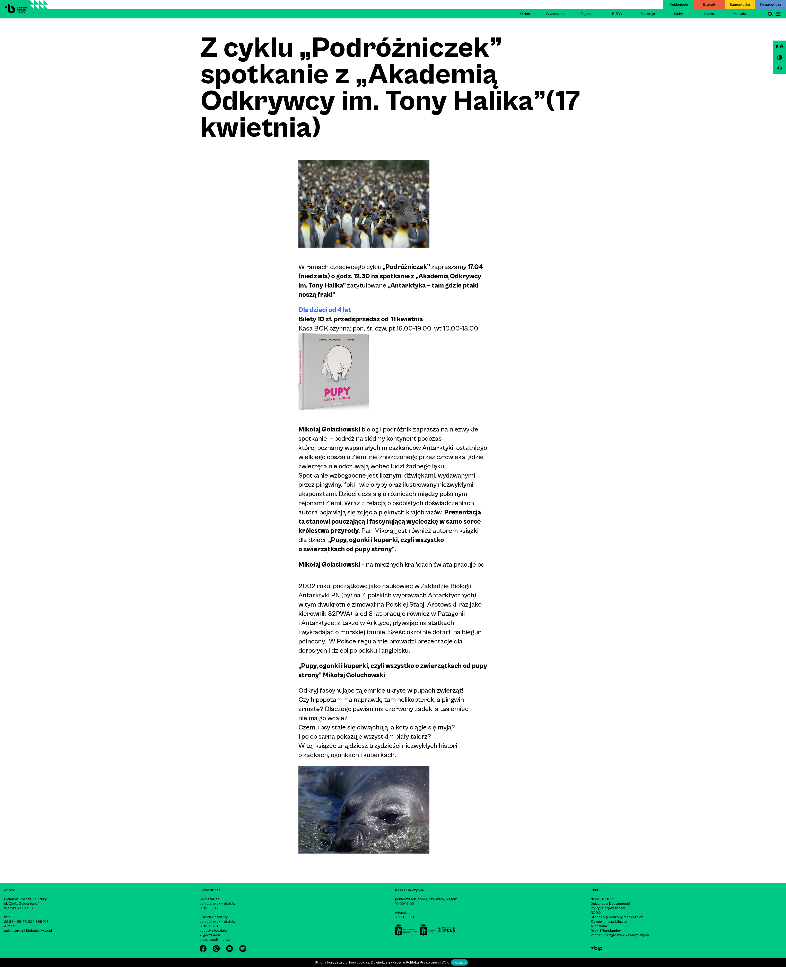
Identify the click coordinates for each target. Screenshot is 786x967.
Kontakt (740, 14)
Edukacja (647, 14)
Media (709, 14)
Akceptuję (459, 962)
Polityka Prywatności (423, 962)
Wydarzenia (556, 14)
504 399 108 (38, 921)
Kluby (678, 14)
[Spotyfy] (242, 951)
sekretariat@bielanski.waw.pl (28, 931)
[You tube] (229, 951)
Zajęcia (586, 14)
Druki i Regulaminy (606, 931)
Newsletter (602, 899)
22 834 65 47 (15, 921)
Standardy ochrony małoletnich (617, 917)
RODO (596, 912)
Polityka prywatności (608, 908)
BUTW (617, 14)
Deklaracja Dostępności (610, 903)
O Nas (525, 14)
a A (780, 46)
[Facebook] (203, 951)
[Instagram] (216, 951)
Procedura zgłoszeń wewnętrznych (620, 935)
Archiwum (599, 926)
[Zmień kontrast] (779, 57)
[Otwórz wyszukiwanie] (771, 14)
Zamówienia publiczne (609, 921)
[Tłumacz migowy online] (779, 68)
